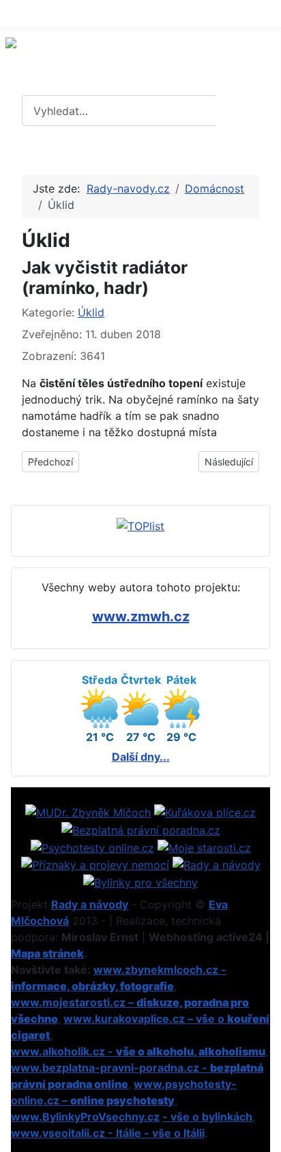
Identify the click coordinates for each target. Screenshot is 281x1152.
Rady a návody (89, 904)
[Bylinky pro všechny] (140, 881)
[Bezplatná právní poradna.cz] (140, 829)
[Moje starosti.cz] (204, 846)
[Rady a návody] (217, 864)
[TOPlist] (140, 524)
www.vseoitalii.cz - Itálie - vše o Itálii (108, 1133)
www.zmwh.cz (141, 616)
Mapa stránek (47, 953)
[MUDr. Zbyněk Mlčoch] (88, 812)
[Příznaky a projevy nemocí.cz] (95, 864)
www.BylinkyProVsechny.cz (85, 1116)
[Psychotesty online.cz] (92, 846)
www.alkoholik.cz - (138, 1051)
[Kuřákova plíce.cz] (205, 812)
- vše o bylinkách (207, 1116)
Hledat (247, 111)
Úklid (91, 312)
